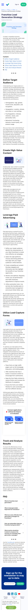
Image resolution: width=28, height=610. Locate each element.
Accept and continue (11, 607)
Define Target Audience (11, 59)
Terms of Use (14, 597)
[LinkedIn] (12, 594)
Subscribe (20, 583)
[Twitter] (16, 594)
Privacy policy (6, 597)
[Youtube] (19, 594)
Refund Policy (22, 597)
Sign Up (23, 4)
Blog (8, 9)
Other (13, 9)
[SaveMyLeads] (7, 4)
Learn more (9, 604)
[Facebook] (9, 594)
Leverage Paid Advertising (13, 63)
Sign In (17, 4)
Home (3, 9)
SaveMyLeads (11, 542)
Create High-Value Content (13, 61)
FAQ (6, 69)
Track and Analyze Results (13, 67)
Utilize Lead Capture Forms (13, 65)
